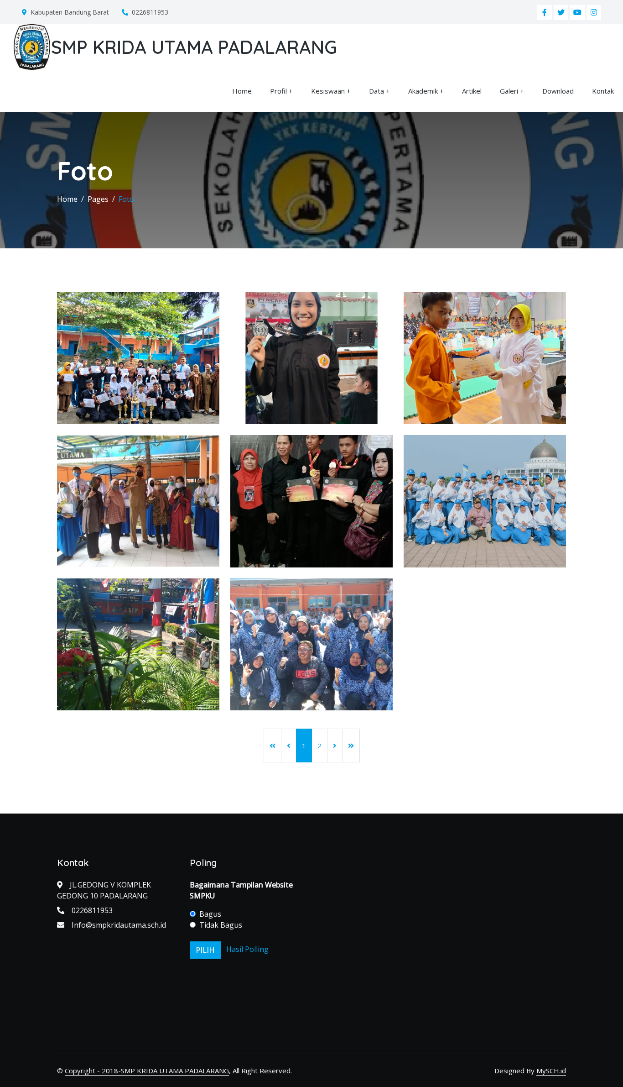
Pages (98, 199)
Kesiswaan (328, 90)
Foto (126, 199)
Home (242, 90)
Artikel (472, 90)
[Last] (351, 745)
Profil (278, 90)
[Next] (335, 745)
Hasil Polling (247, 949)
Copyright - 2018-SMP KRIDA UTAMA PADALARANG (147, 1070)
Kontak (603, 90)
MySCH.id (551, 1070)
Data (376, 90)
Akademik (423, 90)
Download (558, 90)
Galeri (509, 90)
